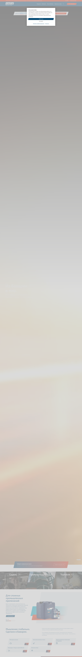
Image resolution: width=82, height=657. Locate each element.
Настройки (41, 21)
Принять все (41, 18)
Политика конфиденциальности (38, 23)
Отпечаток (47, 23)
